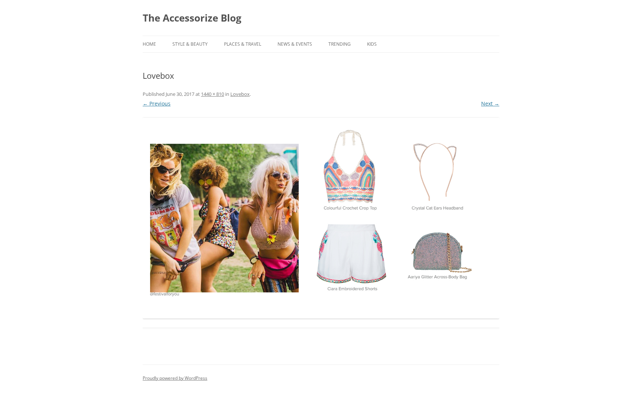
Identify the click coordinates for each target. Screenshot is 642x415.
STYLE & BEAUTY (190, 44)
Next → (490, 103)
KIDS (372, 44)
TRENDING (339, 44)
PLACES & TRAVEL (242, 44)
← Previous (157, 103)
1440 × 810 (212, 94)
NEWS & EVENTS (295, 44)
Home (149, 44)
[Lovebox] (321, 218)
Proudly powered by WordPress (175, 378)
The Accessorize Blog (192, 18)
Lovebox (240, 94)
